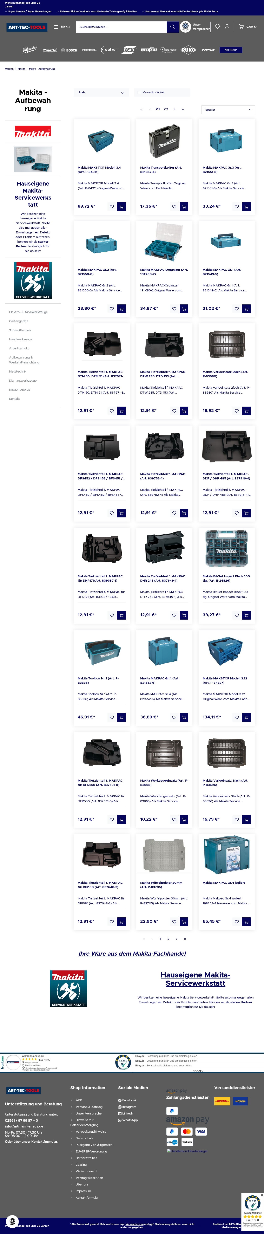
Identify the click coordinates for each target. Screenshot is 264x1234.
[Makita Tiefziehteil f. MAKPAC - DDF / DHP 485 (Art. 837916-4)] (227, 446)
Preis (82, 92)
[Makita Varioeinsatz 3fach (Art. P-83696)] (227, 752)
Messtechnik (17, 371)
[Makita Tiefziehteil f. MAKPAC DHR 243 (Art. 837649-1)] (164, 548)
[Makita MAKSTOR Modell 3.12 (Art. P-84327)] (227, 650)
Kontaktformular (87, 1197)
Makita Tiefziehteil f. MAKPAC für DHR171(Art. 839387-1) (100, 578)
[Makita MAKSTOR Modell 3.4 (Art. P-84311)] (102, 139)
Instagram (128, 1107)
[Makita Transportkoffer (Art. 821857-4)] (164, 139)
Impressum (83, 1191)
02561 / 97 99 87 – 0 (21, 1120)
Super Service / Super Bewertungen (29, 11)
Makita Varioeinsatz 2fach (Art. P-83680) (225, 374)
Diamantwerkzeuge (23, 380)
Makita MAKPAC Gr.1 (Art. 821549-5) (222, 272)
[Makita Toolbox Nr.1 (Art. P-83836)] (102, 650)
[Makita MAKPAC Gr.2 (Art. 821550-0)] (102, 242)
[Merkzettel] (217, 27)
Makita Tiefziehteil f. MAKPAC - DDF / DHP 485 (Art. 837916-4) (226, 476)
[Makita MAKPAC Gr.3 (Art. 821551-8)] (227, 139)
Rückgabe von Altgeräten (93, 1144)
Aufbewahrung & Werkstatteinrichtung (24, 360)
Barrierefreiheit (86, 1158)
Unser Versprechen (89, 1113)
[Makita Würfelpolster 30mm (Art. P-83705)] (164, 855)
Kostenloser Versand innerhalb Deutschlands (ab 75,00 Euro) (181, 11)
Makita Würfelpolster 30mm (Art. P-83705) (161, 885)
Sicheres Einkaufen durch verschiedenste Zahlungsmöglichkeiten (98, 11)
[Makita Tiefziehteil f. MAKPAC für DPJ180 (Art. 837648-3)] (102, 855)
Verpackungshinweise (90, 1131)
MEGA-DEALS (19, 389)
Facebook (129, 1100)
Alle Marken (231, 50)
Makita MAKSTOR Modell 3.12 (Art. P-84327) (225, 680)
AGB (78, 1100)
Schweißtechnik (20, 330)
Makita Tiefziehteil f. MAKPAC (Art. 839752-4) (162, 476)
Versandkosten (135, 1224)
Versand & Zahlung (89, 1107)
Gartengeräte (18, 321)
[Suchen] (173, 27)
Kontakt (14, 398)
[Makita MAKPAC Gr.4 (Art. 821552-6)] (164, 650)
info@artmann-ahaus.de (24, 1126)
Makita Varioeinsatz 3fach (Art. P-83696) (225, 783)
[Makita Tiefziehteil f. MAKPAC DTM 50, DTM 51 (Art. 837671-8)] (102, 344)
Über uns (81, 1184)
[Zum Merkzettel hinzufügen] (111, 206)
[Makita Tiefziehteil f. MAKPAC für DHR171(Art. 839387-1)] (102, 548)
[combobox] (121, 27)
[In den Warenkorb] (121, 206)
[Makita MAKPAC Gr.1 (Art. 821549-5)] (227, 242)
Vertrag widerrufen (89, 1178)
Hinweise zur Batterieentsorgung (84, 1123)
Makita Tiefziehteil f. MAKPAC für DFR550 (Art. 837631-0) (100, 783)
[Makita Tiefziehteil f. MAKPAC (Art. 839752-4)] (164, 446)
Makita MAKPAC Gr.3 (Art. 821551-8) (222, 170)
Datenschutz (84, 1138)
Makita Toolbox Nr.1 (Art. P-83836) (98, 680)
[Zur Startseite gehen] (27, 27)
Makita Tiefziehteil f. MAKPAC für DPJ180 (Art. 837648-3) (100, 885)
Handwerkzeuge (20, 339)
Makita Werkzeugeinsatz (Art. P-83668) (164, 783)
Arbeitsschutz (19, 348)
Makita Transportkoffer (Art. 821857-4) (161, 170)
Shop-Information (87, 1088)
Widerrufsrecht (86, 1171)
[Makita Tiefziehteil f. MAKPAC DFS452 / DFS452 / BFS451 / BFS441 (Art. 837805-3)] (102, 446)
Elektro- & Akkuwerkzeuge (28, 312)
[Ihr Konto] (227, 26)
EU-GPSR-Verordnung (91, 1151)
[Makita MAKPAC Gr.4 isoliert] (227, 855)
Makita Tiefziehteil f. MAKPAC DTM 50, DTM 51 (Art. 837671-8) (100, 374)
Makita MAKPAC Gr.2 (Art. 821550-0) (97, 272)
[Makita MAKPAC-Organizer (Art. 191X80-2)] (164, 242)
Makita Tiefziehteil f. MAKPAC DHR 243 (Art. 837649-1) (162, 578)
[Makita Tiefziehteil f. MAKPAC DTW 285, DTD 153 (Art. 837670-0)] (164, 344)
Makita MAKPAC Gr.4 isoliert (224, 882)
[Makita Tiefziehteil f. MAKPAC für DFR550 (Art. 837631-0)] (102, 752)
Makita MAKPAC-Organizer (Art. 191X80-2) (164, 272)
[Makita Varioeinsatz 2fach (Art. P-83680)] (227, 344)
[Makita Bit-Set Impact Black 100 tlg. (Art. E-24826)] (227, 548)
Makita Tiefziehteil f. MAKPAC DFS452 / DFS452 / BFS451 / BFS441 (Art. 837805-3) (100, 477)
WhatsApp (129, 1120)
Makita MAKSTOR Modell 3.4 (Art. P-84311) (99, 170)
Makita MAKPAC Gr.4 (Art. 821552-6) (159, 680)
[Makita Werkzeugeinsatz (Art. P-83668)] (164, 752)
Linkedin (127, 1113)
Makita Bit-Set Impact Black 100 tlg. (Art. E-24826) (226, 578)
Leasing (81, 1164)
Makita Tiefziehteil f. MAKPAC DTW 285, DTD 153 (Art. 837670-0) (162, 374)
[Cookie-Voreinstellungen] (12, 1221)
